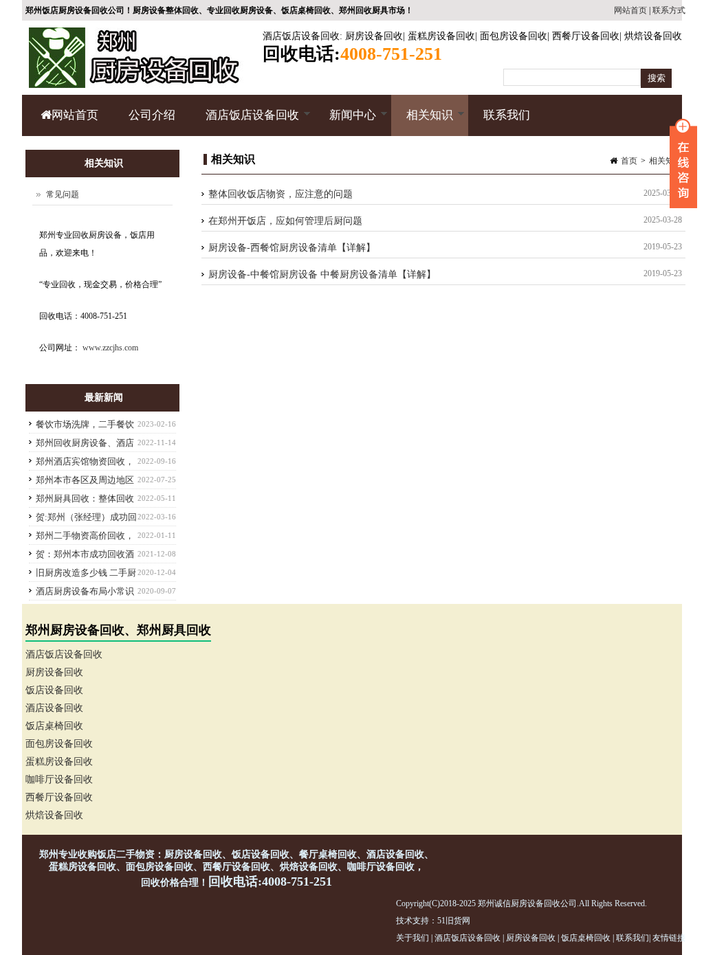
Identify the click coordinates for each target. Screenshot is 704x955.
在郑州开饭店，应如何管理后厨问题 (285, 221)
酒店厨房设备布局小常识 (85, 591)
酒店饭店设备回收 (301, 36)
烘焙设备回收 (653, 36)
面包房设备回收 (513, 36)
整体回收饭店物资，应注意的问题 (280, 194)
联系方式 (668, 10)
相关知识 (422, 122)
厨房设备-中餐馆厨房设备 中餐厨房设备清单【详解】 (322, 274)
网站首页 (630, 10)
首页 (629, 161)
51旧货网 (453, 920)
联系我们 (506, 115)
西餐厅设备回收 (585, 36)
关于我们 (412, 938)
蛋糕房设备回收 (441, 36)
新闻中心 (345, 122)
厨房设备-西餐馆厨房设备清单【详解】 (291, 248)
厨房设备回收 (374, 36)
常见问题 (62, 194)
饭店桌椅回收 (54, 726)
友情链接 (668, 938)
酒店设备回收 (54, 708)
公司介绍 (152, 115)
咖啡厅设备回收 (59, 779)
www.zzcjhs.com (110, 347)
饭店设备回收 (54, 690)
